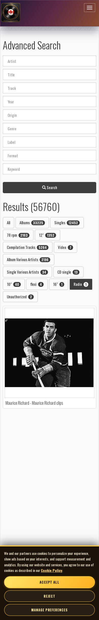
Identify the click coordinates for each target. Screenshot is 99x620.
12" (46, 235)
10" (13, 284)
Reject (49, 596)
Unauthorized (19, 296)
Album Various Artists (27, 259)
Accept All (49, 582)
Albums (31, 222)
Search (51, 187)
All (8, 222)
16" (57, 284)
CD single (67, 272)
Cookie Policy (51, 570)
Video (64, 247)
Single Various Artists (26, 272)
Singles (66, 222)
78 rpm (17, 235)
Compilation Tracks (27, 247)
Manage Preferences (49, 609)
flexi (36, 284)
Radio (80, 284)
